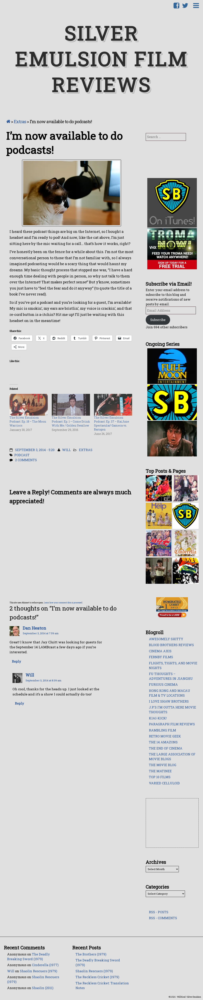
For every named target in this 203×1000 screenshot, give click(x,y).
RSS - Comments (163, 918)
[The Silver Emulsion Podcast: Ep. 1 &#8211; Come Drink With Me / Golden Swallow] (71, 404)
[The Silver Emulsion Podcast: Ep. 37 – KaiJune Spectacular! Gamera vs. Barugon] (113, 404)
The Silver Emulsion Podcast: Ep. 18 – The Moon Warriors (28, 421)
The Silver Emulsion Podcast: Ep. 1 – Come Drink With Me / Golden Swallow (71, 421)
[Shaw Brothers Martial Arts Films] (185, 515)
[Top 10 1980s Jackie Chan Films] (159, 570)
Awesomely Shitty (166, 639)
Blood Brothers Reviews (171, 645)
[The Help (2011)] (159, 515)
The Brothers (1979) (91, 954)
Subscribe (158, 320)
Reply (16, 661)
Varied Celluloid (164, 783)
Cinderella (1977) (45, 965)
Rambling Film (162, 730)
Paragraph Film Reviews (172, 724)
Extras (20, 121)
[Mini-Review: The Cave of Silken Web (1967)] (159, 488)
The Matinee (160, 771)
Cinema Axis (160, 651)
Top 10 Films (159, 777)
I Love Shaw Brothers (169, 701)
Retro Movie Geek (165, 736)
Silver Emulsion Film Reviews (101, 58)
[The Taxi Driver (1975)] (185, 570)
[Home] (8, 121)
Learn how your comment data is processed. (63, 602)
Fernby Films (161, 657)
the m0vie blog (162, 765)
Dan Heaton (34, 628)
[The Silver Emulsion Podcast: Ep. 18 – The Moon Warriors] (29, 404)
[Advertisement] (172, 823)
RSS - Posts (158, 912)
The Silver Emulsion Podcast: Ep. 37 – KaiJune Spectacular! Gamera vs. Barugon (111, 423)
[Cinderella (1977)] (185, 543)
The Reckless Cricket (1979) (97, 977)
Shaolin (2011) (42, 988)
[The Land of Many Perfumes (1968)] (159, 543)
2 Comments (26, 460)
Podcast (22, 455)
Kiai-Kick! (158, 718)
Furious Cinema (163, 684)
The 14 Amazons (163, 742)
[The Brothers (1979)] (185, 488)
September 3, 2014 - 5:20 (35, 450)
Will (66, 450)
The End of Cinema (165, 748)
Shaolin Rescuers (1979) (38, 971)
